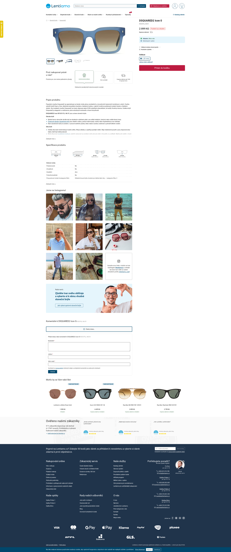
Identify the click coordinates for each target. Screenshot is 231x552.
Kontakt (115, 512)
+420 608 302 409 (164, 482)
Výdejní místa (50, 474)
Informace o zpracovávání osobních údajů (59, 486)
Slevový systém (118, 469)
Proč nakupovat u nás (120, 509)
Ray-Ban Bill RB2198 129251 (132, 405)
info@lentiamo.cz (164, 473)
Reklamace (83, 474)
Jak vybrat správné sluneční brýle (69, 305)
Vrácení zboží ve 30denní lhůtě (89, 469)
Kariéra (115, 515)
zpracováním (59, 368)
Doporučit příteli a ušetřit (120, 472)
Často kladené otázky (86, 466)
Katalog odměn (118, 466)
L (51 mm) (145, 59)
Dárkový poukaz (51, 477)
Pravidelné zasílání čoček (121, 474)
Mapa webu (117, 517)
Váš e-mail (51, 361)
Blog (81, 509)
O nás (115, 500)
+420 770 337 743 (164, 494)
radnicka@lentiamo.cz (163, 507)
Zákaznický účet (51, 489)
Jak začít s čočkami (86, 500)
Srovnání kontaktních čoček (88, 512)
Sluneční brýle (53, 20)
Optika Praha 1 (165, 477)
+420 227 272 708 (164, 471)
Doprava (48, 469)
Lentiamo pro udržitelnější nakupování (125, 486)
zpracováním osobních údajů (176, 452)
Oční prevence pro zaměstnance (123, 483)
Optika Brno (166, 500)
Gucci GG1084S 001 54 (97, 405)
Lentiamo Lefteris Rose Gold (63, 405)
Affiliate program (118, 477)
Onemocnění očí (85, 503)
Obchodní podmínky (52, 480)
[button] (50, 61)
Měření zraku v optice (120, 480)
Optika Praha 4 (165, 489)
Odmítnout (157, 549)
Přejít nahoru (62, 545)
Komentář (51, 341)
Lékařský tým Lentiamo (120, 506)
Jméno (50, 354)
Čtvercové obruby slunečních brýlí (58, 122)
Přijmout (149, 549)
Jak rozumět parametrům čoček (89, 506)
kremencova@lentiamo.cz (162, 485)
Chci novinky (180, 448)
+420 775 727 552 (164, 505)
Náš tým (116, 503)
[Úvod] (46, 20)
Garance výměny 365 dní (87, 472)
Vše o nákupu (50, 466)
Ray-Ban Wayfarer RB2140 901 (167, 405)
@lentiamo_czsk (124, 272)
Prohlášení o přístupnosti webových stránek (59, 483)
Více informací (140, 549)
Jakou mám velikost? (146, 62)
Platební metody (51, 472)
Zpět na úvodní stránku (52, 545)
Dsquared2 (63, 20)
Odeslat (52, 372)
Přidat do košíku (162, 67)
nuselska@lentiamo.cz (163, 496)
